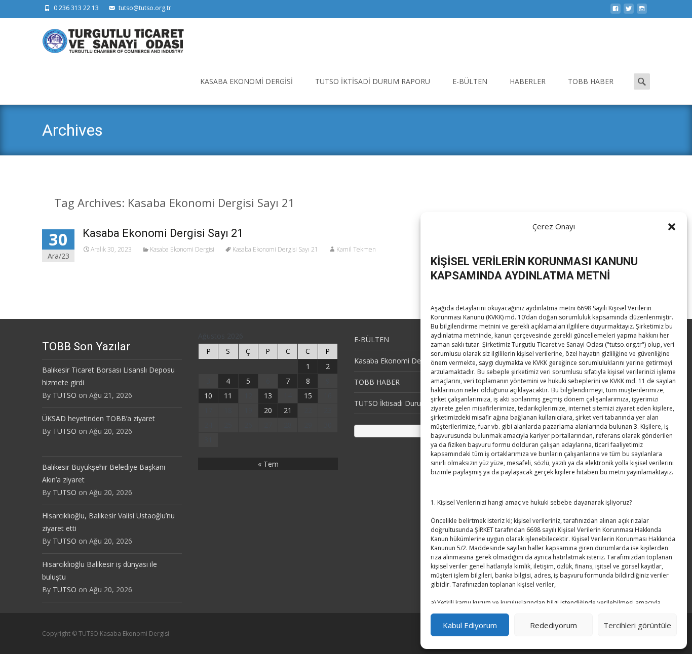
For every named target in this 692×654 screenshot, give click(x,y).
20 (268, 410)
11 (228, 395)
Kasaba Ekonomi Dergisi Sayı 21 (163, 233)
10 (208, 395)
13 (268, 395)
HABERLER (528, 81)
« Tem (268, 464)
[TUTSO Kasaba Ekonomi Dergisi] (105, 38)
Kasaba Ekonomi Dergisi (246, 81)
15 (308, 395)
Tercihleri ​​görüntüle (637, 625)
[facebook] (615, 11)
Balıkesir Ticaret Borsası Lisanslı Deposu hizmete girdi (108, 376)
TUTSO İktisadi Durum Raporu (372, 81)
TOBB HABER (590, 81)
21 (288, 410)
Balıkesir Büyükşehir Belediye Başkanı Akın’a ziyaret (103, 473)
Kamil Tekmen (356, 249)
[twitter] (629, 11)
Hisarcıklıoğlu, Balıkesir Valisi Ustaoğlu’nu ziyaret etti (108, 522)
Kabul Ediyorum (470, 625)
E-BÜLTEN (469, 81)
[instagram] (642, 11)
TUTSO (64, 395)
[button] (672, 227)
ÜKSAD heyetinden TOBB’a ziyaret (98, 418)
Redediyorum (553, 625)
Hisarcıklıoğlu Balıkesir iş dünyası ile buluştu (99, 570)
